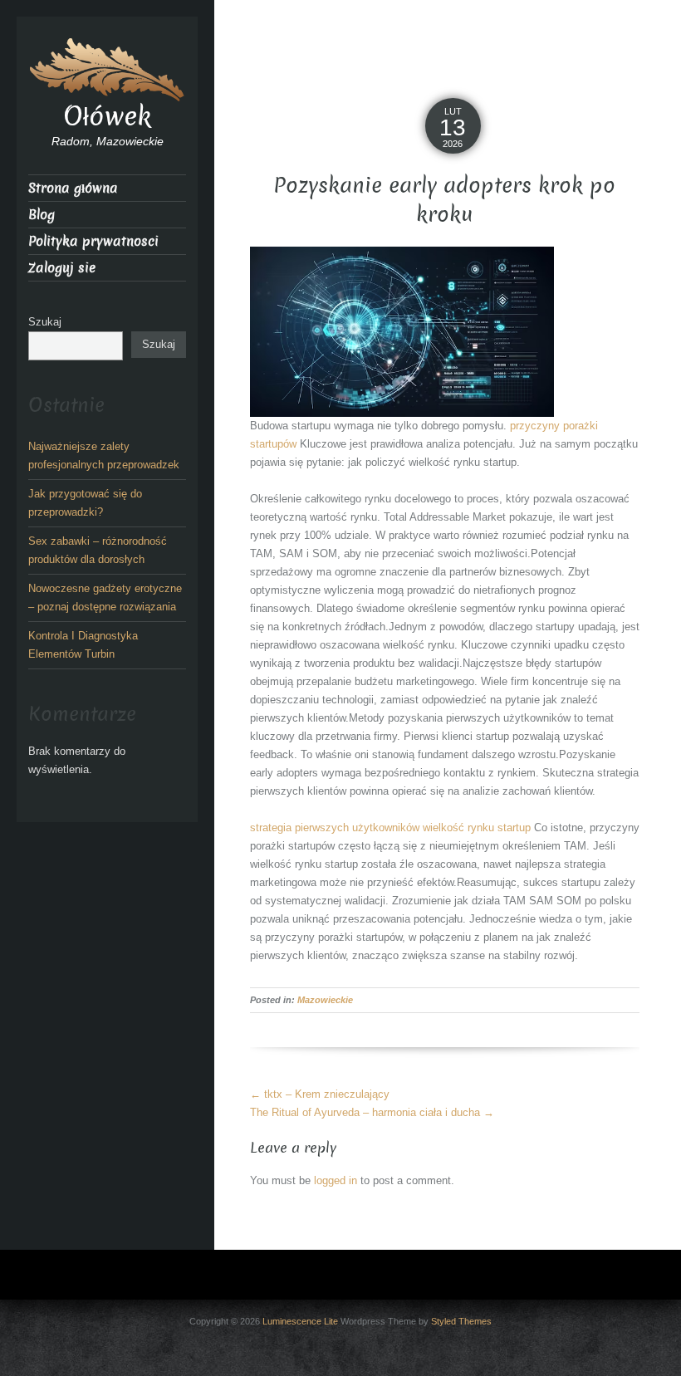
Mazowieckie (325, 1000)
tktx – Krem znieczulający (319, 1094)
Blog (41, 214)
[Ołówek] (107, 68)
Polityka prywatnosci (93, 241)
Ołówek (107, 116)
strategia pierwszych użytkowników (334, 827)
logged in (335, 1180)
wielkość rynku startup (477, 827)
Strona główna (73, 188)
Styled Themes (461, 1321)
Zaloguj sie (62, 268)
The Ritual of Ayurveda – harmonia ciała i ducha (372, 1112)
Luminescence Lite (300, 1321)
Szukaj (44, 322)
